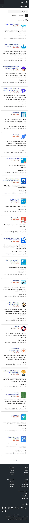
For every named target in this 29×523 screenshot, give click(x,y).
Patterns (12, 475)
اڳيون (10, 460)
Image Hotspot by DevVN (12, 24)
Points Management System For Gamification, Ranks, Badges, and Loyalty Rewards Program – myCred (11, 67)
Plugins (12, 472)
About (26, 467)
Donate (11, 484)
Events (12, 481)
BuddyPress (24, 498)
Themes (12, 470)
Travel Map (16, 134)
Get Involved (10, 479)
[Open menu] (2, 2)
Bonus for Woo (15, 218)
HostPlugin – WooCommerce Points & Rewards (11, 371)
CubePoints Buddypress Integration (12, 393)
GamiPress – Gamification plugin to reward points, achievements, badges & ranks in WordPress (12, 45)
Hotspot (17, 326)
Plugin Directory (24, 6)
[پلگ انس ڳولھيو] (9, 11)
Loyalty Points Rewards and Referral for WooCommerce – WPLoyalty (11, 89)
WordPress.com (23, 491)
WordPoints (16, 280)
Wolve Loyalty (15, 415)
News (26, 470)
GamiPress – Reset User (12, 158)
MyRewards (16, 112)
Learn (26, 479)
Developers (25, 484)
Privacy (26, 475)
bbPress (25, 495)
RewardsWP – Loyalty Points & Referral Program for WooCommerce (11, 239)
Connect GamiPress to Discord (13, 438)
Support (26, 481)
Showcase (11, 467)
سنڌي (23, 504)
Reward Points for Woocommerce (14, 349)
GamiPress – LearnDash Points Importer (12, 261)
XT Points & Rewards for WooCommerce (13, 303)
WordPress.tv (24, 486)
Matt (26, 493)
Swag (12, 486)
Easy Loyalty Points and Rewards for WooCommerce (11, 179)
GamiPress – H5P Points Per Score (14, 200)
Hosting (26, 472)
